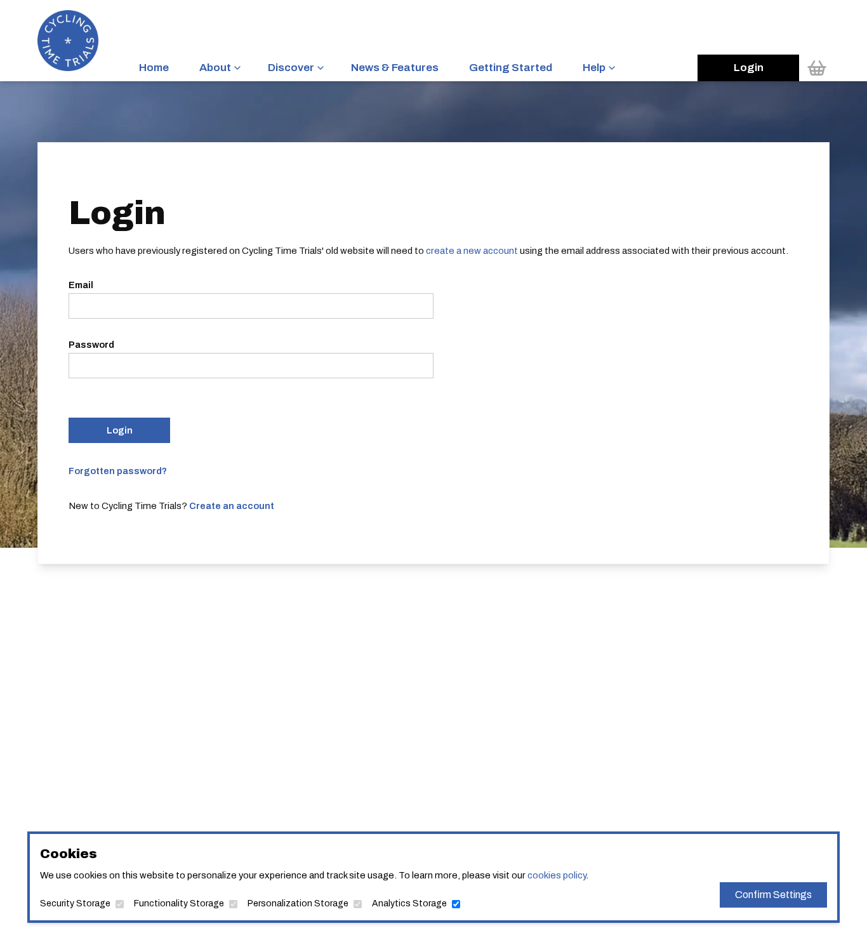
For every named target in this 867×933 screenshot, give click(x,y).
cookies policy (556, 875)
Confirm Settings (773, 894)
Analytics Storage (409, 903)
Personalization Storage (298, 903)
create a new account (472, 251)
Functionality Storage (179, 903)
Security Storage (75, 903)
